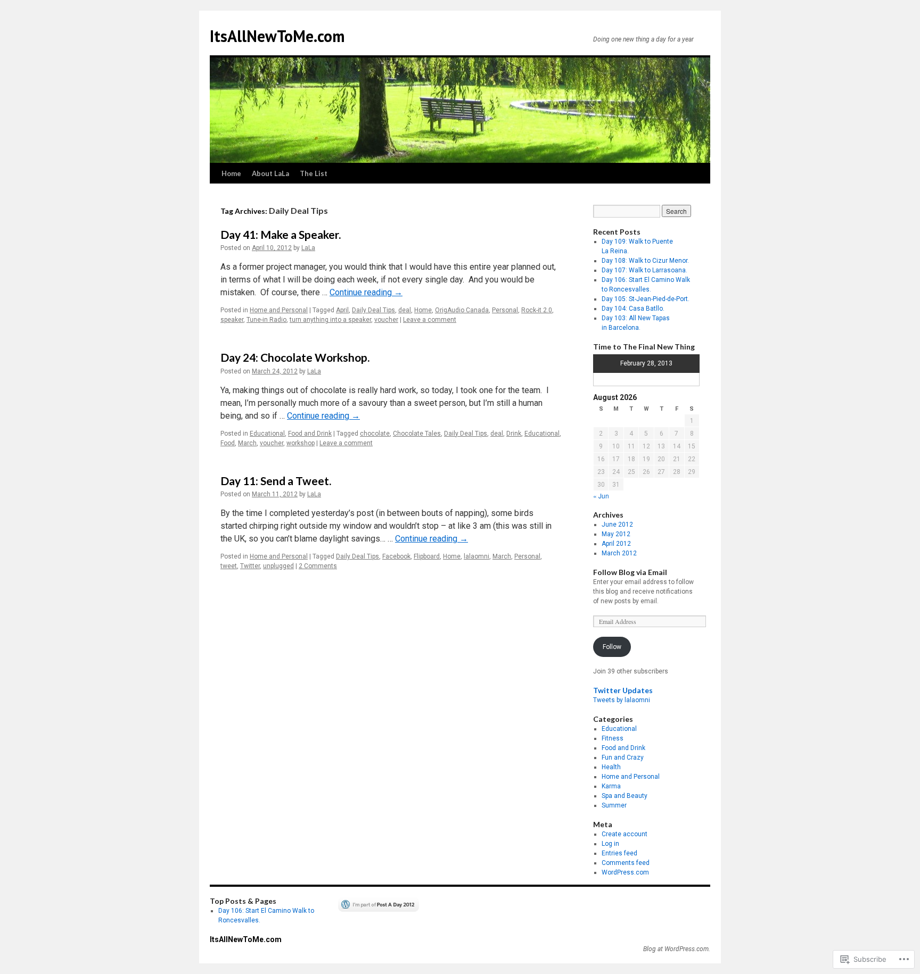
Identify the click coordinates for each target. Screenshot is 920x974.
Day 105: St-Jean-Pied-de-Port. (645, 299)
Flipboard (427, 556)
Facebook (396, 556)
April (342, 310)
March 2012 (619, 553)
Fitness (612, 738)
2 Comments (318, 566)
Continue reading (366, 292)
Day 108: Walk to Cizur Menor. (645, 260)
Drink (513, 433)
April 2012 (616, 543)
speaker (231, 319)
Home (231, 173)
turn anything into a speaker (330, 319)
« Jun (601, 495)
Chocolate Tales (417, 433)
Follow (612, 647)
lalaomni (476, 556)
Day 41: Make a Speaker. (280, 234)
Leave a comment (429, 319)
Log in (610, 843)
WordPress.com (625, 872)
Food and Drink (310, 433)
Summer (614, 805)
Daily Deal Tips (373, 310)
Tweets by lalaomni (621, 700)
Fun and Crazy (623, 757)
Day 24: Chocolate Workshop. (294, 357)
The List (313, 173)
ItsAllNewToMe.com (277, 36)
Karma (611, 786)
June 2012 (617, 524)
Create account (624, 834)
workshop (300, 443)
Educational (267, 433)
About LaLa (270, 173)
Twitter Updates (623, 690)
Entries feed (619, 853)
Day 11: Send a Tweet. (275, 480)
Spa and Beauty (624, 796)
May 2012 (616, 534)
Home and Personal (279, 310)
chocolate (375, 433)
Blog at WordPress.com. (676, 949)
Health (611, 767)
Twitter (250, 566)
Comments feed (626, 863)
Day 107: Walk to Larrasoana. (644, 270)
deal (404, 310)
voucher (386, 319)
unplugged (278, 566)
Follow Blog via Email (630, 572)
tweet (228, 566)
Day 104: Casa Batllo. (633, 308)
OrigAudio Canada (462, 310)
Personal (505, 310)
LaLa (308, 248)
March (247, 443)
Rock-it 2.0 (536, 310)
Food (227, 443)
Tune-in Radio (266, 319)
